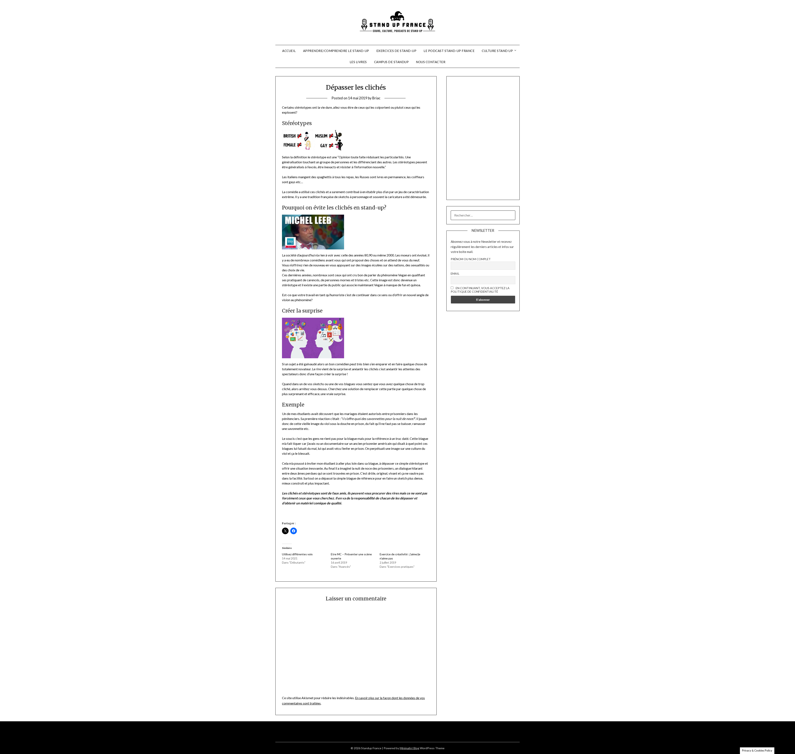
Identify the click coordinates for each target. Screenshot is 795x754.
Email (455, 273)
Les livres (358, 62)
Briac (376, 98)
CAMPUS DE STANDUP (391, 62)
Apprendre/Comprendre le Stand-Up (336, 51)
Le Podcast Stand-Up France (449, 51)
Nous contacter (430, 62)
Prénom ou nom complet (471, 259)
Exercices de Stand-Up (396, 51)
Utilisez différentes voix (297, 554)
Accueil (289, 51)
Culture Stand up (497, 51)
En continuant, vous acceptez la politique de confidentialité (480, 289)
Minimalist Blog (409, 748)
